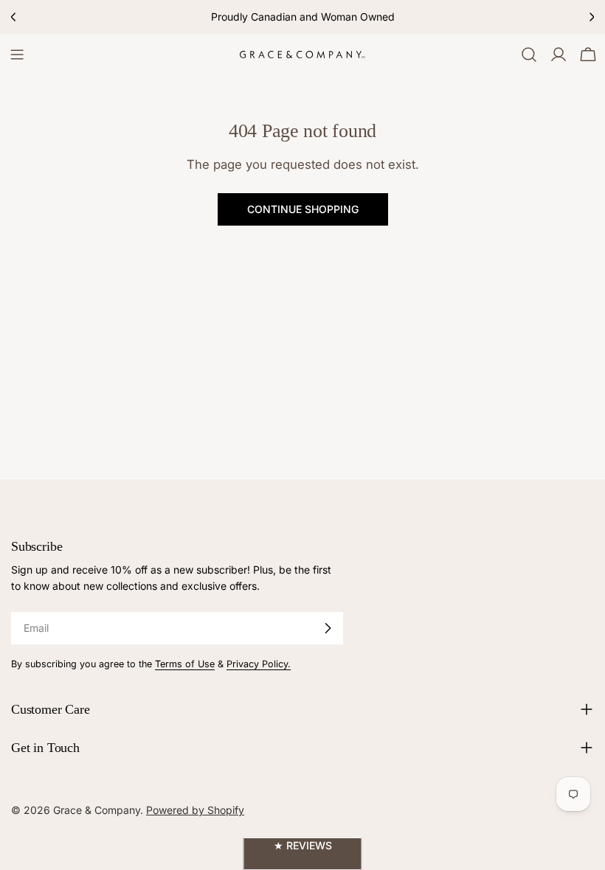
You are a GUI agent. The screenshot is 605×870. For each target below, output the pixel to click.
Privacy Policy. (259, 663)
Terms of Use (185, 663)
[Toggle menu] (17, 54)
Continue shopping (303, 209)
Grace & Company (96, 810)
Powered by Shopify (195, 810)
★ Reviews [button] (303, 845)
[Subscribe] (328, 628)
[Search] (529, 54)
